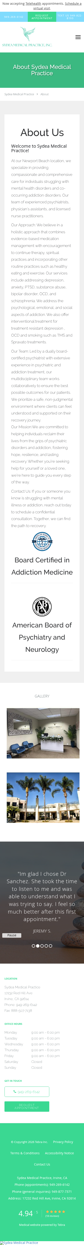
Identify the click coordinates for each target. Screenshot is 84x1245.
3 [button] (42, 946)
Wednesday (32, 1044)
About (45, 94)
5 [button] (50, 946)
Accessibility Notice (59, 1153)
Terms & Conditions (25, 1153)
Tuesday (32, 1038)
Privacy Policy (63, 1142)
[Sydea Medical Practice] (42, 1243)
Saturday (23, 1062)
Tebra (61, 1225)
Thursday (32, 1050)
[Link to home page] (36, 37)
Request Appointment (27, 1106)
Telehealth (33, 3)
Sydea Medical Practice (19, 94)
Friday (32, 1056)
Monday (32, 1032)
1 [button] (33, 946)
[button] (42, 17)
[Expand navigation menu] (78, 37)
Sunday (23, 1068)
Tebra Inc (41, 1142)
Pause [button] (11, 935)
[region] (42, 898)
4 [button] (46, 946)
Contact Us (42, 1164)
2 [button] (38, 946)
